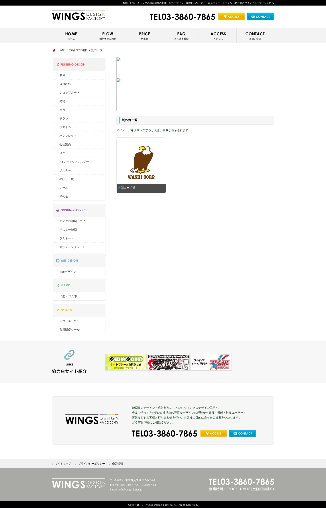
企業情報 (117, 463)
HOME (61, 50)
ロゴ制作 (81, 50)
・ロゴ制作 (64, 83)
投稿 (72, 50)
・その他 (62, 196)
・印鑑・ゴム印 (67, 296)
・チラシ (62, 118)
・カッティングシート (71, 247)
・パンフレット (67, 135)
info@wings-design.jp (130, 489)
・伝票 (61, 109)
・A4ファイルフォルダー (73, 161)
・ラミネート (65, 238)
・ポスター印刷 (67, 229)
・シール (62, 187)
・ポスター (64, 170)
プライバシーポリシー (91, 463)
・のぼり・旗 (65, 179)
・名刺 (61, 75)
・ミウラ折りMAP (68, 321)
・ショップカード (68, 92)
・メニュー (64, 153)
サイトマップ (63, 463)
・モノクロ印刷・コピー (72, 221)
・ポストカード (67, 127)
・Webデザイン (66, 271)
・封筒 (61, 101)
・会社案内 (64, 144)
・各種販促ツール (68, 329)
